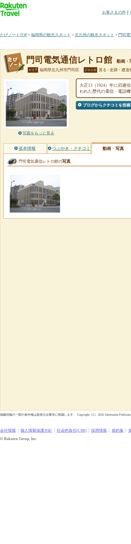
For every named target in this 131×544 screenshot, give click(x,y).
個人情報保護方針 (36, 430)
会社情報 (8, 430)
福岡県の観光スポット (51, 35)
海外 (46, 22)
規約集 (118, 430)
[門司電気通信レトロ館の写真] (35, 209)
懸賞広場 (71, 22)
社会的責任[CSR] (72, 430)
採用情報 (99, 430)
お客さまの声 (114, 12)
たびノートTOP (13, 35)
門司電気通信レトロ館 (69, 59)
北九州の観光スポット (94, 35)
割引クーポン (96, 22)
